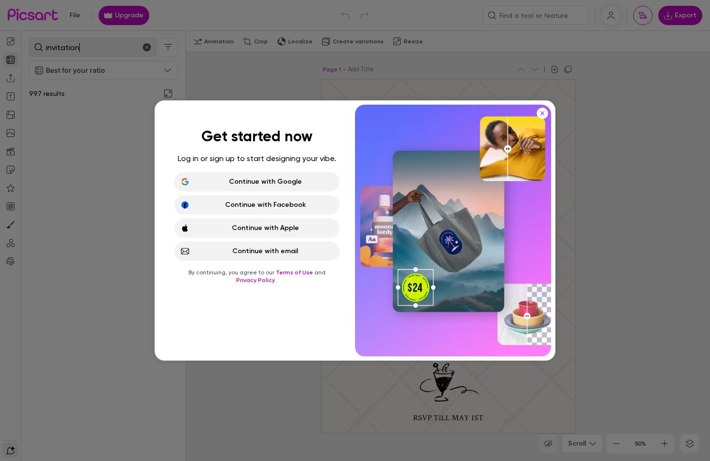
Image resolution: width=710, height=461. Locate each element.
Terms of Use (295, 272)
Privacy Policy (256, 280)
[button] (355, 230)
